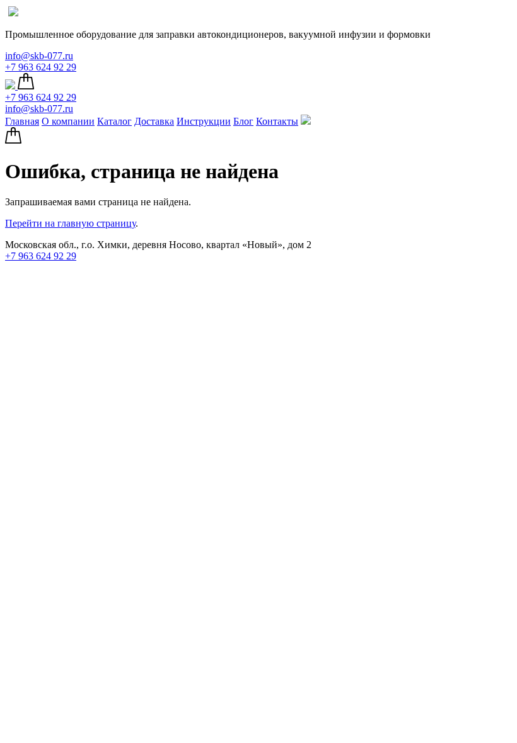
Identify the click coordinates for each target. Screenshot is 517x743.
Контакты (277, 121)
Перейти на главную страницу (70, 223)
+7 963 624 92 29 (40, 67)
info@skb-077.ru (39, 55)
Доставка (154, 121)
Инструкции (204, 121)
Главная (22, 121)
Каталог (114, 121)
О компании (68, 121)
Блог (243, 121)
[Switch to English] (13, 13)
